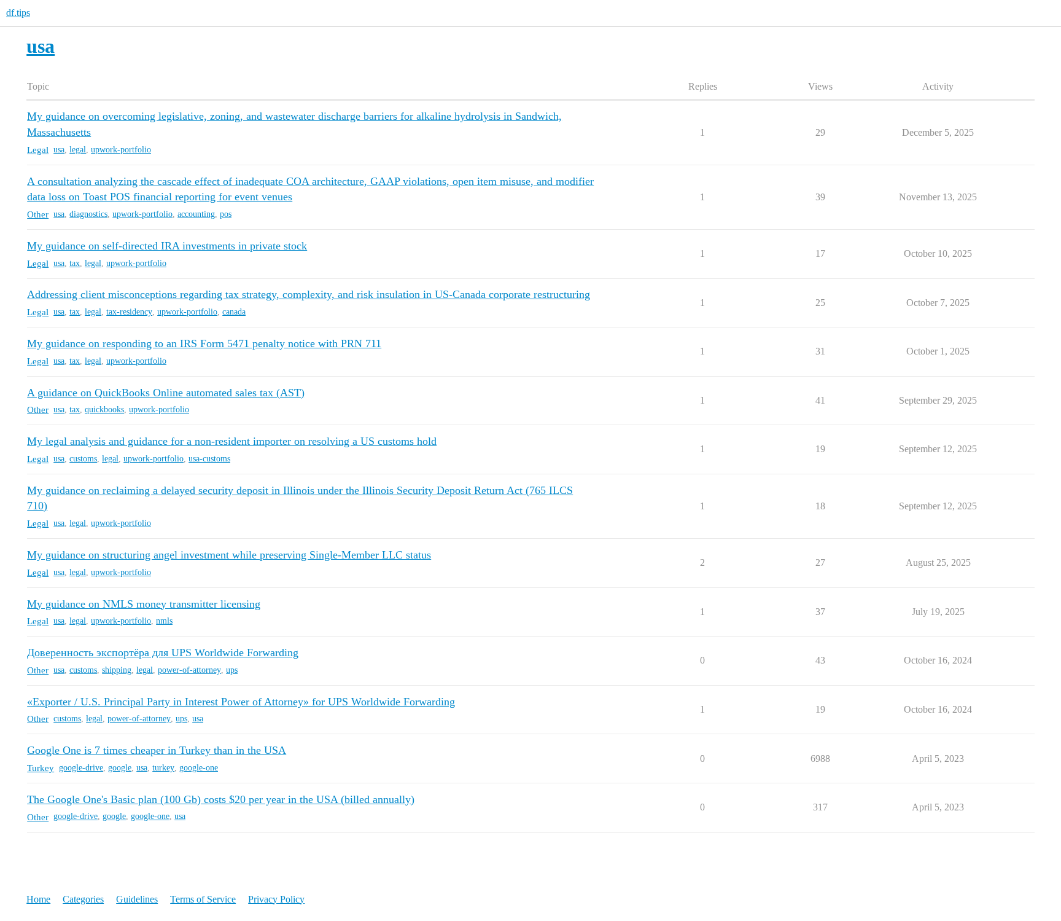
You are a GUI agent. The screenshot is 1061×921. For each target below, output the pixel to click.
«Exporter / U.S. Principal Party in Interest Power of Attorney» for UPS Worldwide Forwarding (241, 702)
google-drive (81, 767)
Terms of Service (203, 899)
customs (83, 458)
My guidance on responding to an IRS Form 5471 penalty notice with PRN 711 (204, 343)
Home (38, 899)
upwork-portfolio (121, 149)
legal (77, 149)
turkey (163, 767)
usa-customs (209, 458)
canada (234, 311)
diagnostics (88, 214)
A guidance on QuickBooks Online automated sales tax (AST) (166, 392)
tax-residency (129, 311)
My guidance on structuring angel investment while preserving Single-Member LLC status (229, 555)
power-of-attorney (189, 670)
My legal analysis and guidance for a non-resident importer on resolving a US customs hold (232, 441)
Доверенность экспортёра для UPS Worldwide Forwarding (162, 652)
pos (225, 214)
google (119, 767)
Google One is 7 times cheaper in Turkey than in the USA (156, 750)
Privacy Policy (276, 899)
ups (232, 670)
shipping (116, 670)
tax (74, 263)
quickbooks (104, 409)
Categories (83, 899)
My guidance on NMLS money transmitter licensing (143, 604)
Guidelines (137, 899)
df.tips (18, 12)
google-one (198, 767)
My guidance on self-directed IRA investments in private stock (167, 246)
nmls (164, 620)
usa (58, 149)
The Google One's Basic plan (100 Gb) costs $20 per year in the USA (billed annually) (220, 799)
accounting (196, 214)
